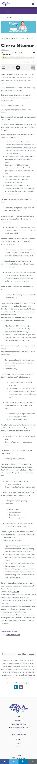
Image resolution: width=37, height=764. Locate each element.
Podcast (5, 50)
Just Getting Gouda (13, 635)
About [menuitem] (18, 743)
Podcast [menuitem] (18, 740)
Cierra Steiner (6, 74)
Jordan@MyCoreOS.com (20, 728)
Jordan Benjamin (9, 38)
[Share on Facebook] (4, 761)
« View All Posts (6, 18)
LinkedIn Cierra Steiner (9, 631)
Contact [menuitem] (18, 747)
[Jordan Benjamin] (5, 32)
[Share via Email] (32, 761)
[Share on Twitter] (13, 761)
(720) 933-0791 (21, 724)
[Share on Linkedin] (23, 761)
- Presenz (15, 592)
